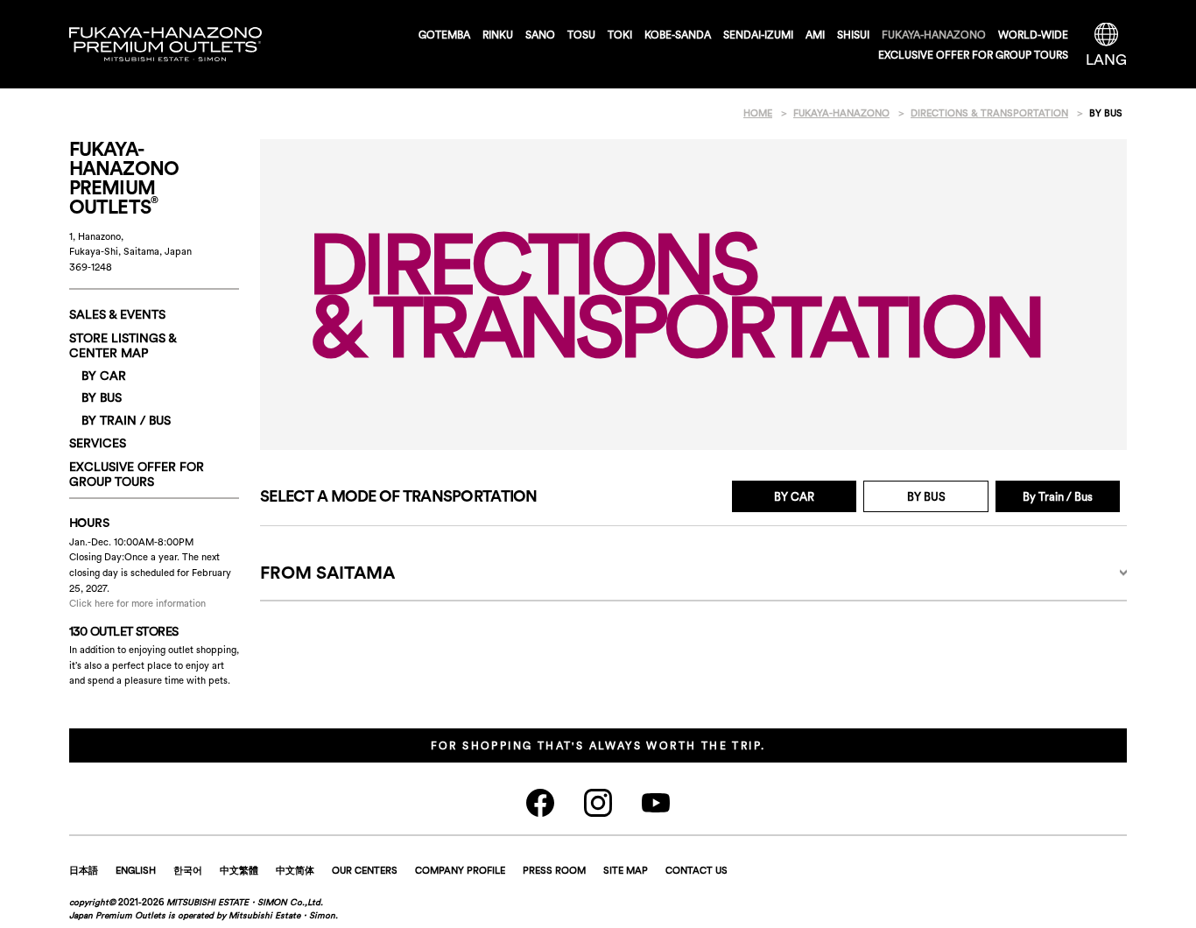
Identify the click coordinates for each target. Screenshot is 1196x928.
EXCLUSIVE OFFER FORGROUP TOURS (136, 474)
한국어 (187, 870)
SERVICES (97, 443)
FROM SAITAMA (327, 572)
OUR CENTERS (364, 870)
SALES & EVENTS (117, 314)
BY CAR (794, 496)
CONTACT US (696, 870)
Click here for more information (137, 603)
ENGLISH (136, 870)
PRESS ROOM (554, 870)
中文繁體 (239, 870)
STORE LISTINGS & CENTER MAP (123, 345)
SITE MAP (625, 870)
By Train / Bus (1058, 496)
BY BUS (101, 397)
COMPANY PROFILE (460, 870)
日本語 (83, 870)
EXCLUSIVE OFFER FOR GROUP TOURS (973, 54)
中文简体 (295, 870)
